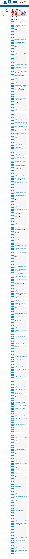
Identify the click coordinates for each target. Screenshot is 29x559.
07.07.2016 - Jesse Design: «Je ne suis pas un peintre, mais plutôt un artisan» (20, 406)
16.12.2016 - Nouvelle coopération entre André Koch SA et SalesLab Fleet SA (20, 384)
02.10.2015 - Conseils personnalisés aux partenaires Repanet (20, 455)
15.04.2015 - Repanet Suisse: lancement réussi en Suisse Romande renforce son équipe (20, 481)
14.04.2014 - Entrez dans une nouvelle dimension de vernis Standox (20, 551)
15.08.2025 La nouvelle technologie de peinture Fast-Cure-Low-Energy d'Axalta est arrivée (20, 43)
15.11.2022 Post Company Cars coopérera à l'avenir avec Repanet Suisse (20, 155)
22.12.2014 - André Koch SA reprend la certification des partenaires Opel (20, 503)
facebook (3, 555)
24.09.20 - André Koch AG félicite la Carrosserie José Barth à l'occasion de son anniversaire (20, 249)
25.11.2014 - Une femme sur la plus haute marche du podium (20, 513)
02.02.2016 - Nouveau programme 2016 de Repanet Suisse (20, 425)
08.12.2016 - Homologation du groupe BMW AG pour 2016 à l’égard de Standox (20, 387)
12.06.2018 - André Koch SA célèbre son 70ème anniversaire (20, 325)
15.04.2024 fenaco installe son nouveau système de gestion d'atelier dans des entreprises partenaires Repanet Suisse (20, 104)
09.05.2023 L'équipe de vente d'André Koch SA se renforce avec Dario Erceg (20, 137)
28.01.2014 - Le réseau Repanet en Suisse (19, 553)
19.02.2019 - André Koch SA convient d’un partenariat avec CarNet (20, 291)
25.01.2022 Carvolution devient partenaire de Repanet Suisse (20, 218)
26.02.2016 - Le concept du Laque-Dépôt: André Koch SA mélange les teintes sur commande (20, 413)
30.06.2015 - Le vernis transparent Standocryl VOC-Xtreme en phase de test (20, 467)
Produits (11, 6)
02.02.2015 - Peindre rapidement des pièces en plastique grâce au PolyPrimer (20, 494)
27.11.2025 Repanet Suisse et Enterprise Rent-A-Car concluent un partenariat (20, 26)
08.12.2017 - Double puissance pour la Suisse (19, 336)
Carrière (17, 555)
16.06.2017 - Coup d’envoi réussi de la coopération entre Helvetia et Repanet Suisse (20, 357)
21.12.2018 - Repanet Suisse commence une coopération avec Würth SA (20, 301)
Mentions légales (10, 555)
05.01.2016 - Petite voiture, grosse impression (19, 431)
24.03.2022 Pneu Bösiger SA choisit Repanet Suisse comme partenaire (19, 207)
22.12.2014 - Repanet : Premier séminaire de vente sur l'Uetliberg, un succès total (20, 505)
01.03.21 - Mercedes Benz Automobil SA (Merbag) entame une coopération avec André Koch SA (20, 234)
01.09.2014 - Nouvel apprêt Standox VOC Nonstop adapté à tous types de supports (20, 532)
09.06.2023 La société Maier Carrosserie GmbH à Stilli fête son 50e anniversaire (20, 127)
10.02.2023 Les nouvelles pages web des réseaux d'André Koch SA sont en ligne (20, 142)
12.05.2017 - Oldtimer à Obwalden (18, 359)
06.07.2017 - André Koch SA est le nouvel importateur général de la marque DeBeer (20, 354)
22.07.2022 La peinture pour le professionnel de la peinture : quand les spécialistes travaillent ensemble (20, 173)
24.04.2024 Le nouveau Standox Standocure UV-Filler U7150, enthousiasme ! (20, 102)
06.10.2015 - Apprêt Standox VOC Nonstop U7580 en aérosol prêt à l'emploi (20, 453)
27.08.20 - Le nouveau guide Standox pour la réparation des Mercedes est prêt (20, 264)
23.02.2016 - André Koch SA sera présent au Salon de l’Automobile (20, 416)
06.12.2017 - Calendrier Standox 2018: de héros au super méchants (20, 338)
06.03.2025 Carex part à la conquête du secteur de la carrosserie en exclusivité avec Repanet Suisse (20, 62)
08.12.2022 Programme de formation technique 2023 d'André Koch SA (20, 152)
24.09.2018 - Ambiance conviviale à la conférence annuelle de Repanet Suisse (20, 314)
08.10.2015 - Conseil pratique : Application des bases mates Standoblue (19, 450)
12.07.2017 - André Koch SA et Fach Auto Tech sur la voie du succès (20, 349)
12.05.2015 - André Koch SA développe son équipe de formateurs (20, 473)
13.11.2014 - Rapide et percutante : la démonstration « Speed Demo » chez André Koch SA (20, 515)
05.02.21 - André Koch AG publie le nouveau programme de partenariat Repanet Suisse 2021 (19, 240)
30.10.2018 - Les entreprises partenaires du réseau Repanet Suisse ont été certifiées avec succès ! (20, 304)
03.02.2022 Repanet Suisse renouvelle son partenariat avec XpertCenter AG (19, 216)
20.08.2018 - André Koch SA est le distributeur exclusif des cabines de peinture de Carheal (20, 320)
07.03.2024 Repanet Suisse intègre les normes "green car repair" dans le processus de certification (20, 107)
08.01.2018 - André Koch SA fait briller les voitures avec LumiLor (20, 331)
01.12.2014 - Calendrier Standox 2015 (18, 510)
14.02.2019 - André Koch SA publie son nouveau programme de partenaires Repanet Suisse (20, 294)
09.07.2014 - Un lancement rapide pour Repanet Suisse (20, 540)
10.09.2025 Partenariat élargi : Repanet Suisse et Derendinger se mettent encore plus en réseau (20, 37)
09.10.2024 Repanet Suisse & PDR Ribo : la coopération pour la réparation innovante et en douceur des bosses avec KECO (20, 86)
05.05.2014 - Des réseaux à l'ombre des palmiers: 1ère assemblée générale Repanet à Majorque (20, 548)
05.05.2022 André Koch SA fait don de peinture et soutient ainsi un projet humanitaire (20, 193)
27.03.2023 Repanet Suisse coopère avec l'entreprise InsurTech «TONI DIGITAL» (20, 139)
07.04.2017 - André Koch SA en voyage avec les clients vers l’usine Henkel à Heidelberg (20, 364)
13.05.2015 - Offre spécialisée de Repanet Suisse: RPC (20, 470)
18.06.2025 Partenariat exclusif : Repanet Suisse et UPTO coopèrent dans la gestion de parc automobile (20, 49)
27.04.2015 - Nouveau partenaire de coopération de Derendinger (20, 478)
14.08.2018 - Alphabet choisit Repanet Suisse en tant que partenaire (20, 322)
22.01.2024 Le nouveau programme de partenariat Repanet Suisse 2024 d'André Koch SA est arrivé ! (20, 110)
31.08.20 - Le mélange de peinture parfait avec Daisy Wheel (20, 261)
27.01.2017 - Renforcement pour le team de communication (20, 377)
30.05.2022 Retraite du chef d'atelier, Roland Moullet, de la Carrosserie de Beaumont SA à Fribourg (19, 187)
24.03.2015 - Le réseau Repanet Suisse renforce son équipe (20, 484)
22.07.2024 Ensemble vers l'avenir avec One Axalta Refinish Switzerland (19, 92)
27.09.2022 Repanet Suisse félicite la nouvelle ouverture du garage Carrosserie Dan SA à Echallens (20, 162)
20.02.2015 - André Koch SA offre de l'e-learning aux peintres (20, 491)
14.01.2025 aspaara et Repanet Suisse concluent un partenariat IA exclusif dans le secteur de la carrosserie (20, 75)
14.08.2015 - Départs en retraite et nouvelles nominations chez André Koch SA (20, 464)
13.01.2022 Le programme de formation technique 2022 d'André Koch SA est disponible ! (20, 224)
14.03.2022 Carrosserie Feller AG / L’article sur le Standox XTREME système (20, 210)
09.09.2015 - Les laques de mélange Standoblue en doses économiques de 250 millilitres (19, 461)
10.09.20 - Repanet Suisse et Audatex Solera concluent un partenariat (20, 256)
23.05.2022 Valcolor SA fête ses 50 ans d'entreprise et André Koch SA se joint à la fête (20, 190)
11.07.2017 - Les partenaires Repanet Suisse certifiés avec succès (20, 351)
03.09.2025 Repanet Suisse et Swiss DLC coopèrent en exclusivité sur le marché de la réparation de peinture (20, 40)
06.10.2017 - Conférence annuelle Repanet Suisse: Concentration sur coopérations (20, 346)
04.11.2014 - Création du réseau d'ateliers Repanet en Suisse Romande (19, 518)
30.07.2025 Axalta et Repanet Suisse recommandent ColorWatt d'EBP (20, 46)
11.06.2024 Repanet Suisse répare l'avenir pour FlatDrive (20, 96)
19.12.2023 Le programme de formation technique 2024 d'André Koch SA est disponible (20, 114)
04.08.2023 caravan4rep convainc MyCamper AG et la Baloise (20, 120)
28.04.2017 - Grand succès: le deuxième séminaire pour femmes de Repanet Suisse (20, 361)
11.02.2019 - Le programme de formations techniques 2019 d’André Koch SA (20, 297)
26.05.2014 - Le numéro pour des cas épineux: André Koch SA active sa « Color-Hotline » (20, 542)
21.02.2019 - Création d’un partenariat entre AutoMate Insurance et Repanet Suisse (20, 288)
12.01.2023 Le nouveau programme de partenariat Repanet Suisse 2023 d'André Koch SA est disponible (20, 148)
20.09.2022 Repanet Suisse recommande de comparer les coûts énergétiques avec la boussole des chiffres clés (20, 165)
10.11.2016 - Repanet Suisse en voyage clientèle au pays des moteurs (20, 390)
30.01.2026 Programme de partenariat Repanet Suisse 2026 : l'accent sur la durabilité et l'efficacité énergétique (20, 22)
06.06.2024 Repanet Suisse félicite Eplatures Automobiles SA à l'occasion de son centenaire (20, 99)
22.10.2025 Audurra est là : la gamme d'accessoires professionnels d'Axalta (20, 29)
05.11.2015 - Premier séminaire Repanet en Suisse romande (20, 445)
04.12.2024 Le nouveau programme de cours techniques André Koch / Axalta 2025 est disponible (20, 83)
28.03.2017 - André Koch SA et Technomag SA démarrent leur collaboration (20, 367)
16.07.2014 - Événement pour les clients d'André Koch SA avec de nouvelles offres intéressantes (20, 535)
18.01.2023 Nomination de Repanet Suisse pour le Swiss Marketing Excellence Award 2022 (20, 145)
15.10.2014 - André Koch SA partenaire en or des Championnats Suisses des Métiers (20, 524)
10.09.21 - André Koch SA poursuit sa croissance (19, 229)
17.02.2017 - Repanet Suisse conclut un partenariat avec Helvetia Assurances (20, 370)
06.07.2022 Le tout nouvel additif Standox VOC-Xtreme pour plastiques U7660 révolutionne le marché (20, 176)
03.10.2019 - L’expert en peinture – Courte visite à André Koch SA (20, 280)
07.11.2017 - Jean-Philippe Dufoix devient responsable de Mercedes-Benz (20, 341)
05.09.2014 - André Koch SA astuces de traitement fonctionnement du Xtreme (20, 530)
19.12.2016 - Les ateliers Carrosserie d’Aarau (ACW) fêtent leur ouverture (20, 382)
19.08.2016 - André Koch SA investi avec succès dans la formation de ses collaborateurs (20, 398)
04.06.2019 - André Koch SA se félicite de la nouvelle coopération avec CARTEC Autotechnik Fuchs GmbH (20, 283)
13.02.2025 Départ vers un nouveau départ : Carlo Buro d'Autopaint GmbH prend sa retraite (20, 65)
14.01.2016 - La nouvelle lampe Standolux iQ (19, 427)
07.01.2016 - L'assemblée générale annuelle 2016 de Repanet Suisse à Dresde (20, 429)
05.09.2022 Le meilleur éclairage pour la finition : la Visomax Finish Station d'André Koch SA (20, 168)
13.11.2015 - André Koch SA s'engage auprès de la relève (20, 437)
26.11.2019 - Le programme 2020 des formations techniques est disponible (20, 277)
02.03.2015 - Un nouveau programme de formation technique (20, 489)
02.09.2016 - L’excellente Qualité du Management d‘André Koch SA (20, 396)
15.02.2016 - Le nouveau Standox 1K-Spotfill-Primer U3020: (20, 421)
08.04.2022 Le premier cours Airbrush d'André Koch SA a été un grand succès (20, 204)
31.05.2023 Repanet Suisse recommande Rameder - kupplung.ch (20, 130)
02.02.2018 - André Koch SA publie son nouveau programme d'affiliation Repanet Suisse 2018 (20, 328)
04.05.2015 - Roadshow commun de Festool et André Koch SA (20, 476)
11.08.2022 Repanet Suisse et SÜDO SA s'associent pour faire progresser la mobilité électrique (20, 170)
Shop (26, 6)
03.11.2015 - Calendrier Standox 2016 (18, 447)
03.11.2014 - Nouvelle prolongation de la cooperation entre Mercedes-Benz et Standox (20, 521)
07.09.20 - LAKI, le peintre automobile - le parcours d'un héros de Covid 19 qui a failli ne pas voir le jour (20, 259)
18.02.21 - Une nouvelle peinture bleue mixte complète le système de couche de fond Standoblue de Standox (20, 237)
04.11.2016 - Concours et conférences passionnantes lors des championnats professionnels (19, 393)
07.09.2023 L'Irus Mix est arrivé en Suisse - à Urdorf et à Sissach (20, 117)
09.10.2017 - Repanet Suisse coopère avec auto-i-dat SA (20, 343)
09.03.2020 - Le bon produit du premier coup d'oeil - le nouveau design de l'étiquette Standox (20, 270)
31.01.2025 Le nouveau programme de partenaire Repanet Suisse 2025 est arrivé (20, 68)
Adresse (3, 15)
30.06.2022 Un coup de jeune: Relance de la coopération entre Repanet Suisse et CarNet (20, 179)
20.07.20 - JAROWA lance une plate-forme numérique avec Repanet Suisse (20, 267)
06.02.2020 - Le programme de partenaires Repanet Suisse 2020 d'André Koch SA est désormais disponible (20, 273)
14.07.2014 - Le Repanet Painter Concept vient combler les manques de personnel (20, 538)
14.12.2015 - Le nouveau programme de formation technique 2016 (20, 435)
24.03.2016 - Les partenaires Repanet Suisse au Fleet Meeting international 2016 (20, 409)
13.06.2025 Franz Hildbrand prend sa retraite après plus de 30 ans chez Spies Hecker (20, 51)
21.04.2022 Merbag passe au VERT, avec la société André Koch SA (20, 199)
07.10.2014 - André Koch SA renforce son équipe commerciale (20, 527)
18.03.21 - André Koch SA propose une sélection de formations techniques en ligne (20, 232)
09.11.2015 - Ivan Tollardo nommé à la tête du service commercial (20, 440)
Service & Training (16, 6)
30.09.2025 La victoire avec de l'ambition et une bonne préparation (20, 34)
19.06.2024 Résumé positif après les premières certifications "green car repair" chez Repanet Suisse (20, 94)
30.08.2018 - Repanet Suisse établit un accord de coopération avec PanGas (20, 317)
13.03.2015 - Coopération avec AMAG (19, 486)
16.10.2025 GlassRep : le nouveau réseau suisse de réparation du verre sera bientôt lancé (20, 32)
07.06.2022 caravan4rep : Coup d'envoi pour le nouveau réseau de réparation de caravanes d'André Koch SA (20, 185)
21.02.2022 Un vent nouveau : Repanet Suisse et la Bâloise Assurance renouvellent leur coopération (20, 213)
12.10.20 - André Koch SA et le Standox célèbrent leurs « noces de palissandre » (20, 246)
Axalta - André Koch (5, 6)
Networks (22, 6)
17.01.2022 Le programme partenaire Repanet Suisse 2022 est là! (20, 221)
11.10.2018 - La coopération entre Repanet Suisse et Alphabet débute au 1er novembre (20, 307)
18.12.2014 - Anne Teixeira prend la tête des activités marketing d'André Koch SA (20, 508)
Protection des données (14, 555)
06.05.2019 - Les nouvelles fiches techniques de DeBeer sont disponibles (19, 285)
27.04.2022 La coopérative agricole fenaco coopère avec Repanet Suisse (20, 196)
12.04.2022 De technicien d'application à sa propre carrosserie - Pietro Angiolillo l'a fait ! (20, 202)
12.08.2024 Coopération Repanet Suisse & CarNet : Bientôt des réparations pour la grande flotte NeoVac (20, 89)
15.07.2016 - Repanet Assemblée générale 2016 (19, 402)
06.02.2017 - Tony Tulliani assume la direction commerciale (20, 373)
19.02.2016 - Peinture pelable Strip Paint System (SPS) (20, 418)
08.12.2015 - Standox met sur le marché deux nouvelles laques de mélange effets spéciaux (20, 443)
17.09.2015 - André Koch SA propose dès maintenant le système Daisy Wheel (20, 458)
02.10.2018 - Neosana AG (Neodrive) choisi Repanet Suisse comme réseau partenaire (20, 311)
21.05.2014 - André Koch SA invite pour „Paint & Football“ (20, 545)
